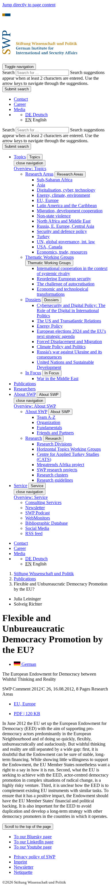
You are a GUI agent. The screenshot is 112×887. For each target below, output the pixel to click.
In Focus (33, 372)
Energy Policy (50, 326)
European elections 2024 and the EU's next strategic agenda (71, 334)
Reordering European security (64, 278)
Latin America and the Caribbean (67, 205)
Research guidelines (55, 480)
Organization (48, 422)
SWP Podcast (37, 512)
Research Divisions (54, 443)
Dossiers (33, 299)
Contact (21, 99)
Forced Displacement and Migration (69, 341)
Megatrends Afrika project (60, 464)
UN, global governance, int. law (66, 241)
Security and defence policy (62, 231)
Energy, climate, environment (63, 195)
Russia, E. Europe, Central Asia (65, 226)
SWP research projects (57, 469)
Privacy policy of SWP (34, 856)
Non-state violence (54, 215)
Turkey (43, 236)
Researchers (25, 388)
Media (19, 109)
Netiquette (23, 872)
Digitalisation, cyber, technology (66, 190)
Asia (41, 184)
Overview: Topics (30, 168)
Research (33, 438)
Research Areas (39, 174)
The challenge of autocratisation (65, 283)
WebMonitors (37, 518)
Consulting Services (43, 502)
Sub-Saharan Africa (54, 179)
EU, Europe (48, 200)
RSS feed (34, 533)
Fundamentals (49, 427)
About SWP (36, 411)
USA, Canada (49, 246)
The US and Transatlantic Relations (69, 320)
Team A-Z (46, 417)
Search (9, 72)
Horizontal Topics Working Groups (69, 449)
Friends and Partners (55, 432)
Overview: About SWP (35, 406)
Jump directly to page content (28, 4)
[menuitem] (62, 856)
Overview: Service (31, 497)
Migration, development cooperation (70, 210)
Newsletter (35, 507)
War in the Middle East (57, 378)
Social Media (37, 528)
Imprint (20, 861)
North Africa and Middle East (63, 221)
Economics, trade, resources (62, 252)
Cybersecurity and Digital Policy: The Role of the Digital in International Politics (71, 310)
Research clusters (52, 474)
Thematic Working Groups (49, 257)
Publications (25, 383)
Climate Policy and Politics (61, 346)
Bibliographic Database (46, 523)
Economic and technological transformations (62, 292)
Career (20, 104)
